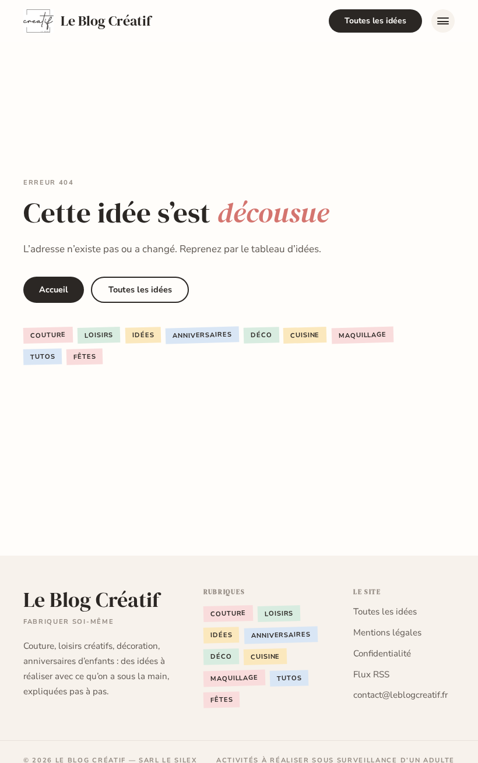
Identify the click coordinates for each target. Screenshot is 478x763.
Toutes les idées (375, 20)
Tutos (42, 357)
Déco (261, 335)
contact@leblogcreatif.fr (400, 695)
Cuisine (305, 335)
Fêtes (84, 357)
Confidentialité (382, 653)
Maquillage (362, 335)
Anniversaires (202, 335)
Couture (48, 335)
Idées (143, 335)
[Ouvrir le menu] (443, 21)
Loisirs (99, 335)
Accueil (53, 289)
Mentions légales (387, 632)
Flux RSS (371, 674)
